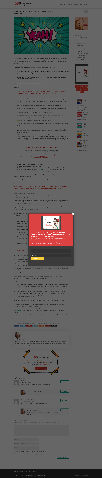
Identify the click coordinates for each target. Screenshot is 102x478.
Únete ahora (37, 258)
